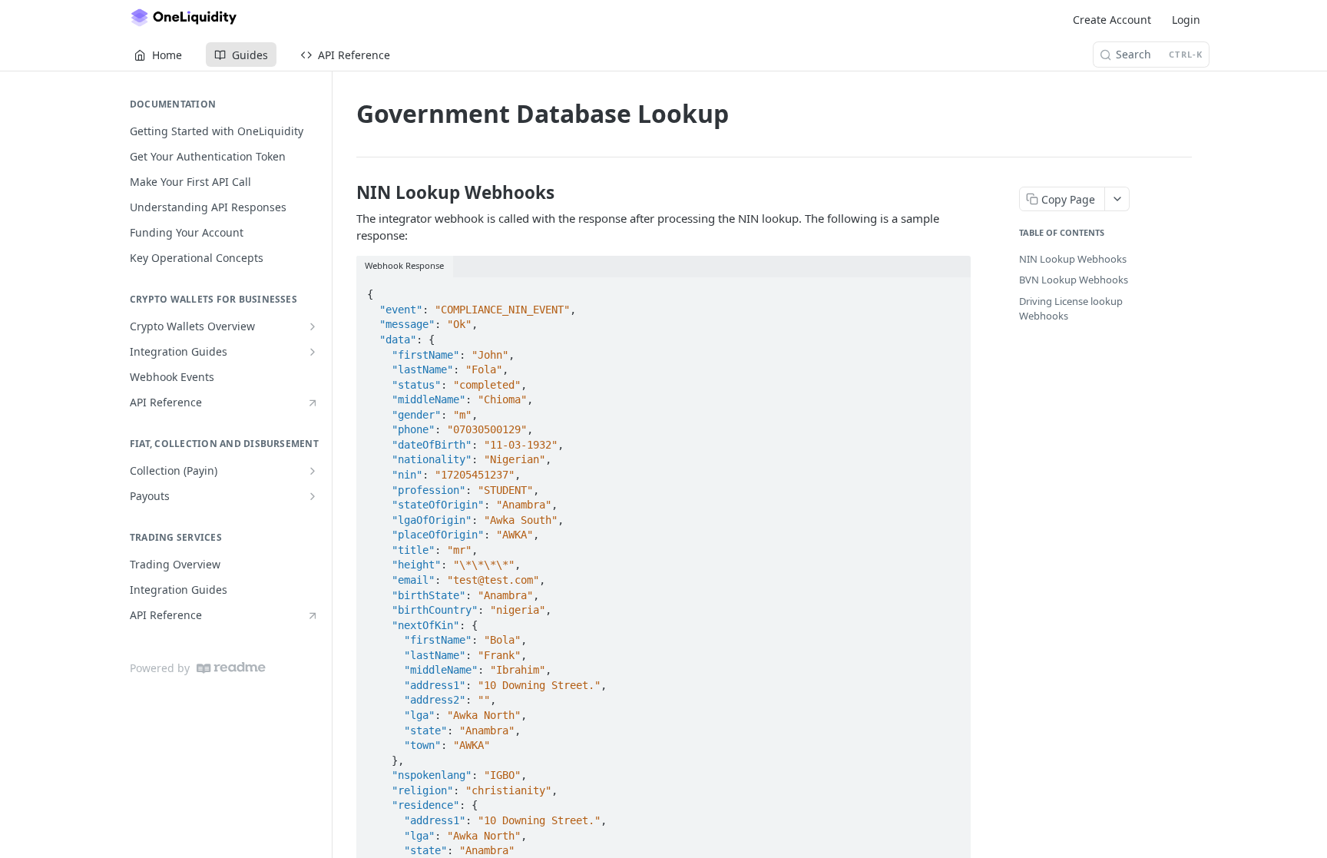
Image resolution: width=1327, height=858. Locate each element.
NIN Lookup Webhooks (1073, 259)
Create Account (1112, 19)
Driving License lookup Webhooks (1071, 308)
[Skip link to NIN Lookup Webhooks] (345, 192)
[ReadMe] (231, 668)
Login (1186, 19)
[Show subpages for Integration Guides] (312, 352)
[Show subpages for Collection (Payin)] (312, 471)
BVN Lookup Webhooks (1073, 280)
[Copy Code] (952, 289)
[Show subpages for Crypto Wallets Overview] (312, 326)
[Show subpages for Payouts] (312, 496)
